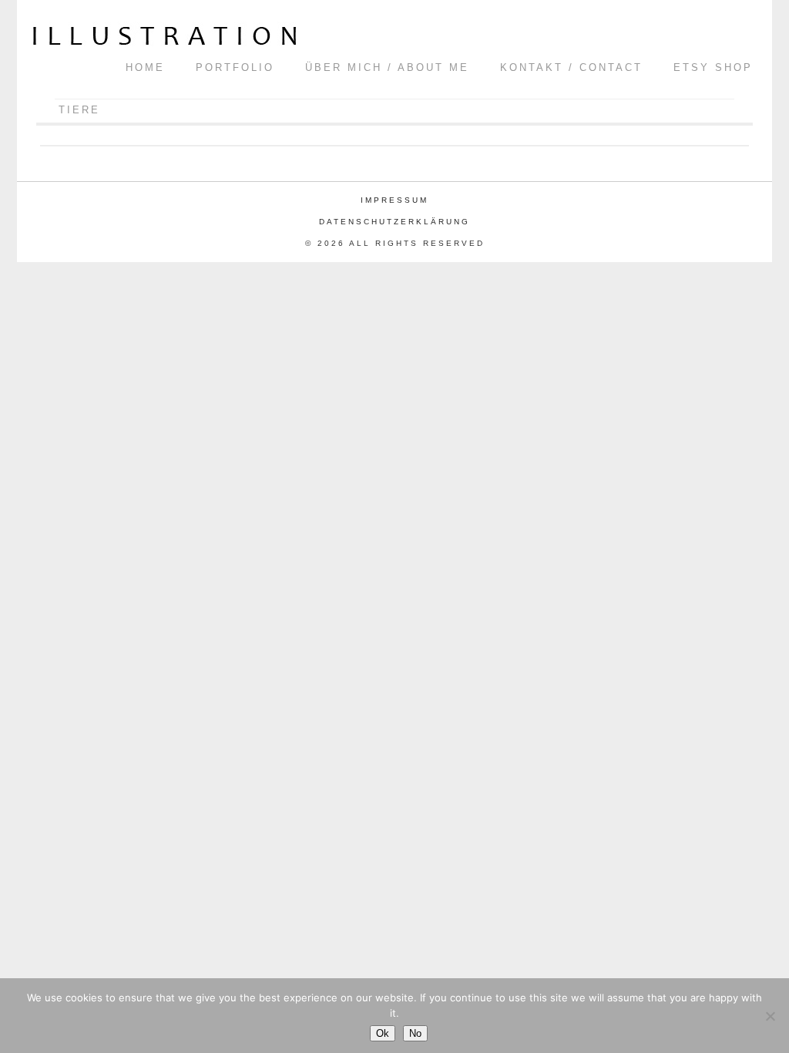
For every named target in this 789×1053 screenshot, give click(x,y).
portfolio (235, 67)
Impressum (394, 200)
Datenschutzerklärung (394, 221)
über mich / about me (387, 67)
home (145, 67)
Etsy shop (713, 67)
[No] (769, 1016)
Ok (382, 1033)
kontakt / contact (571, 67)
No (415, 1033)
